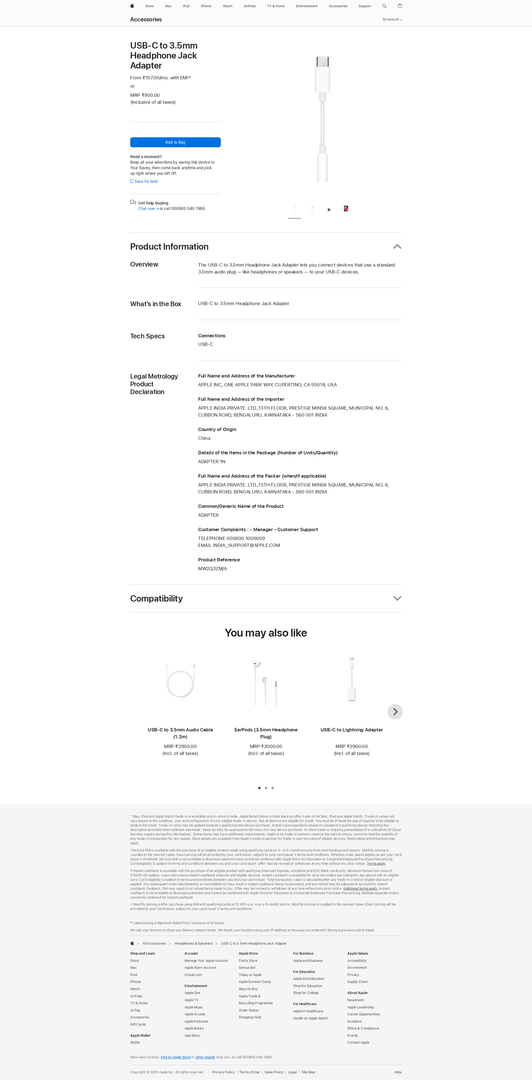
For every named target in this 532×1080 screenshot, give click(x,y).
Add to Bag (175, 142)
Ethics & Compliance (363, 1028)
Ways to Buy (248, 989)
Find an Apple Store (176, 1057)
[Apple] (132, 942)
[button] (384, 6)
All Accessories (154, 943)
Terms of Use (249, 1072)
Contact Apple (358, 1042)
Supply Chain (357, 982)
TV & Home (139, 1003)
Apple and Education (308, 979)
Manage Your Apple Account (206, 961)
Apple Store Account (200, 968)
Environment (357, 968)
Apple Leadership (360, 1007)
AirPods (136, 996)
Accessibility (357, 961)
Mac (133, 968)
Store (134, 961)
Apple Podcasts (196, 1021)
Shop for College (306, 993)
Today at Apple (250, 975)
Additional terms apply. (360, 889)
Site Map (308, 1072)
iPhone (135, 982)
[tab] (294, 210)
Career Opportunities (363, 1014)
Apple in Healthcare (308, 1011)
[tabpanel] (322, 119)
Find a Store (248, 961)
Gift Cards (138, 1024)
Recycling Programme (256, 1003)
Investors (354, 1021)
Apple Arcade (195, 1014)
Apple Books (194, 1028)
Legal (292, 1072)
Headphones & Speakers (194, 943)
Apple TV (191, 1000)
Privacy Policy (223, 1072)
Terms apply (376, 864)
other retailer (205, 1057)
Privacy (353, 975)
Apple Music (194, 1007)
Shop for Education (307, 986)
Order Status (249, 1010)
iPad (133, 975)
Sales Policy (274, 1072)
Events (352, 1036)
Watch (135, 989)
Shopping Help (250, 1017)
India (398, 1072)
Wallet (135, 1042)
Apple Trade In (250, 996)
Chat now (148, 208)
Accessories (146, 19)
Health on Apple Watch (310, 1018)
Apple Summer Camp (255, 982)
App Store (192, 1036)
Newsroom (355, 1000)
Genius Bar (247, 968)
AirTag (135, 1010)
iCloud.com (193, 975)
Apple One (192, 993)
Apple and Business (308, 961)
